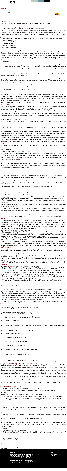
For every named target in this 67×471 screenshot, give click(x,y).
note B (7, 406)
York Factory (9, 266)
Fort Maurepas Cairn (10, 447)
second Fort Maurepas (17, 51)
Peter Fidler (5, 261)
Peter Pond (10, 73)
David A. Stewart (3, 7)
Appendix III (19, 159)
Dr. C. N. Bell (23, 28)
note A (58, 390)
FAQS (38, 454)
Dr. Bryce (19, 155)
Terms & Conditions (41, 453)
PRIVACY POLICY (19, 469)
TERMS (22, 469)
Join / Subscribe (40, 457)
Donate (39, 456)
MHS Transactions (3, 8)
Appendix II (22, 253)
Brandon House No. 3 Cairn (11, 444)
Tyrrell (10, 141)
